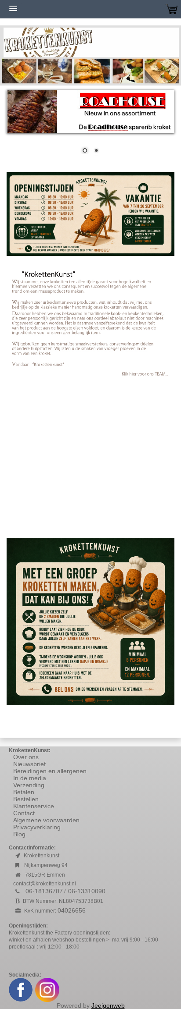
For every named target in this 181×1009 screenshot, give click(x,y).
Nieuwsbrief (29, 763)
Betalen (23, 792)
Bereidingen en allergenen (50, 771)
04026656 (72, 910)
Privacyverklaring (37, 827)
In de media (29, 778)
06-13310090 (86, 891)
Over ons (26, 756)
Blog (19, 834)
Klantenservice (33, 806)
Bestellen (26, 799)
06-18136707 (44, 891)
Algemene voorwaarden (47, 820)
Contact (24, 813)
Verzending (28, 785)
